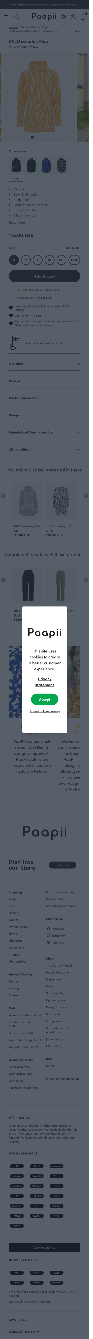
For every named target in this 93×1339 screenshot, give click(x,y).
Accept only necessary (45, 711)
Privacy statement (44, 681)
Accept (44, 699)
